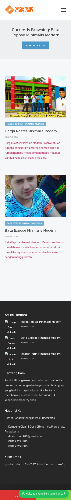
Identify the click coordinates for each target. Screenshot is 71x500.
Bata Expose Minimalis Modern (24, 223)
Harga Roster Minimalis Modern (25, 124)
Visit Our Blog (35, 45)
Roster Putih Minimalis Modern (41, 354)
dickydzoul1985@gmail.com (25, 436)
